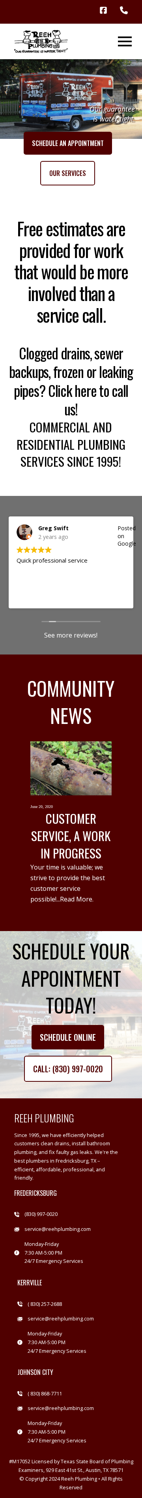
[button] (124, 41)
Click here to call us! (88, 400)
